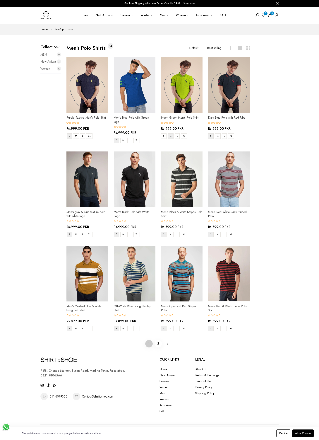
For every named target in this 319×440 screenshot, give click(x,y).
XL (89, 136)
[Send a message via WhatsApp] (6, 427)
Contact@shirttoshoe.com (97, 396)
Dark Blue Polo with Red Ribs (226, 117)
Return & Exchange (207, 375)
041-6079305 (58, 396)
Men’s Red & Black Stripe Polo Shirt (227, 308)
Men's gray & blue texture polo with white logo (85, 214)
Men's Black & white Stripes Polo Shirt (181, 214)
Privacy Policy (203, 387)
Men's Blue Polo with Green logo (131, 119)
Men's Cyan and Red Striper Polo (178, 308)
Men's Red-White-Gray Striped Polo (227, 214)
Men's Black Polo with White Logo (131, 214)
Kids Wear (203, 15)
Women (181, 15)
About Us (201, 369)
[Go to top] (304, 425)
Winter (145, 15)
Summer (125, 15)
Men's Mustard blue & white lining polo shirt (83, 308)
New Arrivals (104, 15)
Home (84, 15)
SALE (223, 15)
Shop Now (189, 3)
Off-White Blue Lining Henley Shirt (132, 308)
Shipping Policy (204, 393)
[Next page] (167, 343)
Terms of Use (203, 381)
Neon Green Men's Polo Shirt (179, 117)
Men (163, 15)
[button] (50, 47)
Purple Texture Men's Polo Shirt (86, 117)
